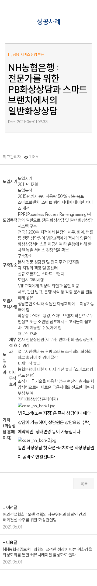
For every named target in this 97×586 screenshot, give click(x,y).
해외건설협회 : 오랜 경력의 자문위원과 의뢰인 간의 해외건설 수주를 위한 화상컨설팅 (44, 517)
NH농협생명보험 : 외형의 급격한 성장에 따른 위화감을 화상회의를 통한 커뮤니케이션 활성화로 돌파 (47, 552)
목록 (84, 483)
